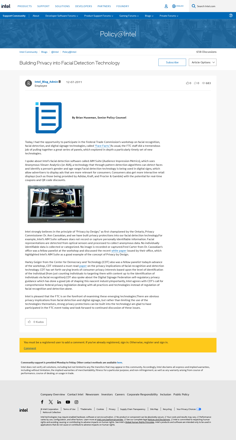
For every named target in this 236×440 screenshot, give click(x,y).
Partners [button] (104, 6)
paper (83, 266)
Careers (120, 394)
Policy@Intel (69, 51)
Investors (107, 394)
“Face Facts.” (102, 146)
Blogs (44, 51)
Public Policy (181, 394)
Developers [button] (83, 6)
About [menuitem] (36, 15)
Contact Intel (75, 394)
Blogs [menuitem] (148, 15)
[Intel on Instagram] (76, 402)
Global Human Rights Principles (139, 422)
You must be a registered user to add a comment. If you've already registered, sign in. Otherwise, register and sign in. (96, 342)
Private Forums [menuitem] (168, 15)
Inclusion (165, 394)
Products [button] (25, 6)
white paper (118, 250)
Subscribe (172, 62)
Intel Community (28, 51)
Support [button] (43, 6)
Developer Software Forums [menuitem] (60, 15)
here (119, 362)
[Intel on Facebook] (42, 402)
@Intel (55, 51)
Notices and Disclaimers (159, 419)
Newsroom (92, 394)
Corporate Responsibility (142, 394)
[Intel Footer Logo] (24, 410)
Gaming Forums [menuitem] (127, 15)
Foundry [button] (122, 6)
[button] (29, 321)
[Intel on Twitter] (51, 402)
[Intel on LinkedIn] (59, 402)
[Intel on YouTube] (68, 402)
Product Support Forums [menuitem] (97, 15)
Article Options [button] (201, 62)
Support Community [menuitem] (14, 15)
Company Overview (53, 394)
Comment (30, 348)
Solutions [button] (62, 6)
